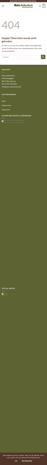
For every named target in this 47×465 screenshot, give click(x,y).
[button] (3, 6)
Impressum (6, 110)
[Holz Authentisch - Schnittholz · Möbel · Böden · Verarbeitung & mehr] (23, 6)
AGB (3, 101)
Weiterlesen (27, 461)
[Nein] (44, 459)
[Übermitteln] (43, 57)
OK (16, 461)
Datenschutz (6, 105)
